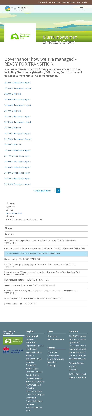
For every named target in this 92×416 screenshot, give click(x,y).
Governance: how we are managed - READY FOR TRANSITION (33, 253)
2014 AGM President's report (17, 161)
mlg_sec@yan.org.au (14, 213)
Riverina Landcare (34, 391)
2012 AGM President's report (17, 173)
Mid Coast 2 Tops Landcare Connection (34, 362)
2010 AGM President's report (17, 184)
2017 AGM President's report (17, 133)
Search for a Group (56, 359)
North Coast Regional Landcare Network (34, 352)
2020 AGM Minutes (12, 94)
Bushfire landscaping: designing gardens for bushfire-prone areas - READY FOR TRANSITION (40, 265)
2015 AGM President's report (17, 156)
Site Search (42, 2)
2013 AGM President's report (17, 167)
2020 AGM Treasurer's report (17, 88)
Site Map (51, 365)
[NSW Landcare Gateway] (16, 8)
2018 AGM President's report (17, 116)
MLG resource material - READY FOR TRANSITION (26, 280)
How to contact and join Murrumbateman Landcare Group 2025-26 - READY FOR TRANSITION (40, 241)
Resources (52, 336)
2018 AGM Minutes (12, 127)
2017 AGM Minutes (12, 144)
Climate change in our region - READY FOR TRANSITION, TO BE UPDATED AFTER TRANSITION (40, 291)
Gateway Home (68, 2)
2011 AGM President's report (17, 178)
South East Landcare (35, 381)
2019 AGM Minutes (12, 110)
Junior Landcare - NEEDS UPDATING (20, 303)
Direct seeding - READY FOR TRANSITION (22, 259)
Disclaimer (73, 369)
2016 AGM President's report (17, 150)
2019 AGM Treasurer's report (17, 105)
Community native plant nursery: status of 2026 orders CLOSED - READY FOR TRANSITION (44, 248)
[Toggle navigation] (81, 8)
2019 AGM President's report (17, 99)
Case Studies (54, 2)
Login (84, 2)
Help (78, 2)
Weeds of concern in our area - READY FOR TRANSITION (29, 285)
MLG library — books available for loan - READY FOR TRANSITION (33, 298)
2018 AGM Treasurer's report (17, 122)
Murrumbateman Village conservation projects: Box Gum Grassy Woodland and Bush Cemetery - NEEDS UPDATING (42, 273)
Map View (51, 362)
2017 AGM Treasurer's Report (17, 139)
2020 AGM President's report (17, 82)
